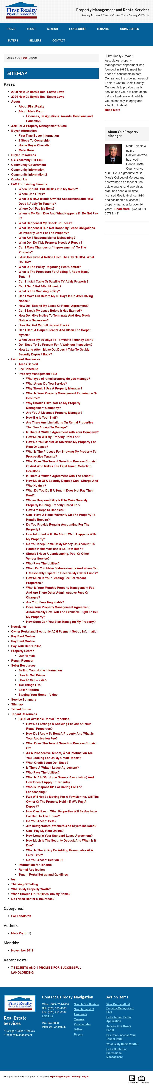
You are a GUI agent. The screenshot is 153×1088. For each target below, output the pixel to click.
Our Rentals (27, 655)
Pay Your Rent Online (26, 646)
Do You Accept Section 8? (44, 860)
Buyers (12, 40)
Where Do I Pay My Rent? (36, 208)
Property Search (22, 651)
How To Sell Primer (32, 675)
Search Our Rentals (86, 1004)
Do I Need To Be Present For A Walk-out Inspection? (56, 344)
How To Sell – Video (33, 680)
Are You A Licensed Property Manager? (54, 412)
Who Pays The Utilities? (43, 563)
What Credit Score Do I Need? (47, 762)
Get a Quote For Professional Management (116, 1053)
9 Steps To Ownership (34, 140)
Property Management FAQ (38, 374)
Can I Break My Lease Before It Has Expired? (50, 310)
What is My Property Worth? (31, 889)
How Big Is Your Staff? (42, 417)
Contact (58, 40)
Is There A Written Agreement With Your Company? (62, 432)
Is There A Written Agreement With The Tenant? (59, 476)
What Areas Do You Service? (46, 383)
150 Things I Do (30, 685)
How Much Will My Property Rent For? (53, 437)
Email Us (47, 1016)
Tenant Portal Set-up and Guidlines (43, 874)
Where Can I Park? (32, 194)
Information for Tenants (35, 865)
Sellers (35, 40)
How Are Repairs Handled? (45, 510)
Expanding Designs (59, 1076)
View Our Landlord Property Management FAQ (120, 1008)
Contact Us (19, 179)
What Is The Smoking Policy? (39, 291)
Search (52, 29)
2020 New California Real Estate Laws (37, 92)
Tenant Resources (24, 714)
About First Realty (31, 106)
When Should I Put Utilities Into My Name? (48, 189)
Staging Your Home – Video (38, 694)
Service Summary (23, 699)
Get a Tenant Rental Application (119, 1019)
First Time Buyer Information (39, 135)
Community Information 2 (29, 174)
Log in (85, 1076)
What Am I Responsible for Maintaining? (47, 237)
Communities (129, 29)
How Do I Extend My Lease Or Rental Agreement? (54, 305)
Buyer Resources (23, 155)
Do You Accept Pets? (41, 821)
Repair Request (22, 660)
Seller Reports (29, 690)
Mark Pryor (19, 933)
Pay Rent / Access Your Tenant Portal (121, 1037)
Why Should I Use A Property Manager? (54, 388)
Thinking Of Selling (24, 884)
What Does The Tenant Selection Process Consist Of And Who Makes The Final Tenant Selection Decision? (61, 466)
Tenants (103, 29)
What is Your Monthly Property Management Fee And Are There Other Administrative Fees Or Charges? (60, 592)
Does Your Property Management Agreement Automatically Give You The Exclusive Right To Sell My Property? (62, 612)
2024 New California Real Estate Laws (37, 96)
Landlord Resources (25, 359)
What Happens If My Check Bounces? (45, 223)
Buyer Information (24, 130)
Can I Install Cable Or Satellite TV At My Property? (53, 281)
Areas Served (28, 364)
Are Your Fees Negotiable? (45, 602)
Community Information (28, 169)
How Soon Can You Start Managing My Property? (61, 621)
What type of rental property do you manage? (58, 378)
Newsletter (18, 626)
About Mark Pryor (31, 111)
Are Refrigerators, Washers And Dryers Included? (61, 826)
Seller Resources (23, 665)
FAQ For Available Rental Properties (44, 719)
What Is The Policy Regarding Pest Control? (50, 267)
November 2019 (22, 950)
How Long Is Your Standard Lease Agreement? (59, 835)
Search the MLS (84, 1009)
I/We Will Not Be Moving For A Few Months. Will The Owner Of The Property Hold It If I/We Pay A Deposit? (62, 801)
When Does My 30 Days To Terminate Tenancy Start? (56, 339)
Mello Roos (27, 150)
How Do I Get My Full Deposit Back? (44, 325)
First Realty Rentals (21, 10)
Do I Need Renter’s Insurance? (32, 899)
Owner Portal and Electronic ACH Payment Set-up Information (54, 631)
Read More (112, 110)
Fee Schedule (28, 369)
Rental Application (32, 869)
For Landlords (21, 916)
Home (11, 29)
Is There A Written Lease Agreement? (52, 767)
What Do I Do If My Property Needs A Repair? (50, 242)
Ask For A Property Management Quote (39, 126)
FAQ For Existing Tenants (29, 184)
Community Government (28, 164)
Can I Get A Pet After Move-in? (40, 286)
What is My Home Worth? (122, 1044)
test (13, 879)
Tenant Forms (21, 709)
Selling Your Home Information (40, 670)
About (31, 29)
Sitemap (17, 704)
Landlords (77, 29)
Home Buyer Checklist (34, 145)
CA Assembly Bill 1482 (27, 160)
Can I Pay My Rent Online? (45, 830)
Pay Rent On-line (23, 636)
